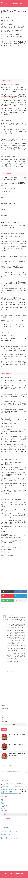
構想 (2, 799)
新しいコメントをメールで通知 (9, 717)
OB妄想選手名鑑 (6, 827)
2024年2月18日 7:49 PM (12, 615)
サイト (3, 700)
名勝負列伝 (4, 806)
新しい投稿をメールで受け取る (9, 721)
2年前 (5, 476)
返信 (24, 664)
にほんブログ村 (5, 552)
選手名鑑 (3, 808)
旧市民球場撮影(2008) (7, 834)
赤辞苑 (2, 803)
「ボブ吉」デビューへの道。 (9, 831)
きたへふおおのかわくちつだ (9, 838)
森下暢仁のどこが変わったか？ (9, 789)
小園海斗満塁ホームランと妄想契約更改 (11, 783)
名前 (3, 689)
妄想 (2, 800)
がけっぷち (4, 805)
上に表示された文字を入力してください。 (11, 708)
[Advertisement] (14, 62)
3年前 (14, 474)
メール (3, 694)
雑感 (3, 607)
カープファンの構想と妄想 (14, 3)
